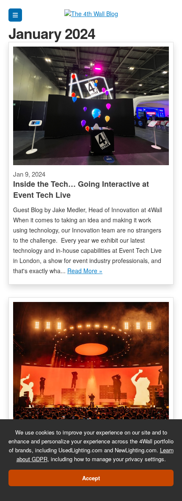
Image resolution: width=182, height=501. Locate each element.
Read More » (84, 270)
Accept (91, 478)
